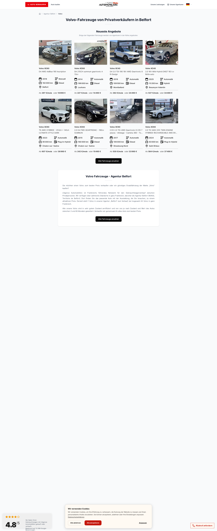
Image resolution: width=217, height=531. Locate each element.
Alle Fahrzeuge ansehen (108, 161)
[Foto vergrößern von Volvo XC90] (139, 101)
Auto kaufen (55, 4)
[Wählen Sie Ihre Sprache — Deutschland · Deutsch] (189, 4)
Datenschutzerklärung (76, 517)
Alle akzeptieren (93, 523)
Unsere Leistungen (158, 4)
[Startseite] (40, 14)
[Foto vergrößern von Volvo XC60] (68, 43)
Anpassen (143, 523)
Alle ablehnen (75, 523)
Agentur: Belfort (49, 14)
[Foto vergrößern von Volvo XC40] (139, 43)
